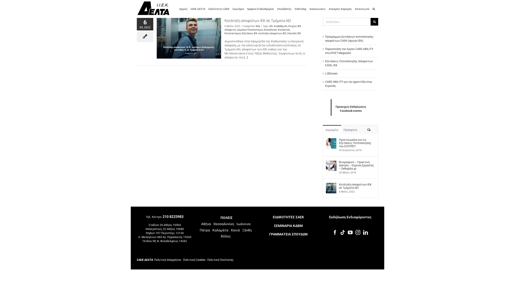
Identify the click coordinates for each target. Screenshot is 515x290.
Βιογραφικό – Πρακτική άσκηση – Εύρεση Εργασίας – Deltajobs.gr (356, 165)
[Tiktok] (342, 232)
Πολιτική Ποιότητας (220, 259)
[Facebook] (335, 232)
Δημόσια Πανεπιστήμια (250, 29)
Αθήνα (206, 224)
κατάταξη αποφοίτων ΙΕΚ (272, 33)
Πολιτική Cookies (194, 259)
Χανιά (235, 230)
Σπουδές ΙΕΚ (294, 33)
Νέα (258, 26)
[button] (374, 8)
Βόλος (226, 236)
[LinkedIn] (365, 232)
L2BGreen (331, 73)
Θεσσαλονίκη (223, 224)
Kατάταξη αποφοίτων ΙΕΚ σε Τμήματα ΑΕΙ (258, 21)
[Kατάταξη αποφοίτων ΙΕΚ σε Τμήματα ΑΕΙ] (189, 38)
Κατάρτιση (284, 29)
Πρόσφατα (350, 130)
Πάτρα (205, 230)
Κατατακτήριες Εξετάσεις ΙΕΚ (241, 33)
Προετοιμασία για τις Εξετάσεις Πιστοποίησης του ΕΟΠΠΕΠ (355, 143)
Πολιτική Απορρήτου (168, 259)
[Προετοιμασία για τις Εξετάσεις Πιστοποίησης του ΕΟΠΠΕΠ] (331, 140)
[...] (246, 57)
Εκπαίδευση (270, 29)
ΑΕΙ (271, 26)
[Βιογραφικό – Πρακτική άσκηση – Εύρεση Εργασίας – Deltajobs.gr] (331, 162)
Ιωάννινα (243, 224)
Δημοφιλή (331, 130)
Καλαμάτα (220, 230)
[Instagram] (357, 232)
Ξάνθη (247, 230)
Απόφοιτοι (230, 29)
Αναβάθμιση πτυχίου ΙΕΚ (287, 26)
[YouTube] (350, 232)
